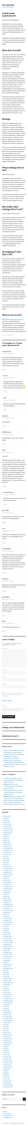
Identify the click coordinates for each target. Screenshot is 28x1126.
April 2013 (6, 1030)
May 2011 (6, 1075)
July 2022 (6, 878)
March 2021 (7, 898)
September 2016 (8, 968)
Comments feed (8, 1115)
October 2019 (7, 920)
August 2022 (7, 876)
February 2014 (7, 1012)
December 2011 (8, 1060)
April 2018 (6, 950)
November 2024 (8, 850)
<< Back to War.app (7, 7)
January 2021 (7, 902)
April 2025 (7, 840)
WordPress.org (8, 1117)
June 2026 (6, 820)
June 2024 (6, 858)
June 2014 (6, 1006)
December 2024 (8, 848)
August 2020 (7, 912)
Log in (5, 1111)
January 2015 (7, 996)
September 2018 (8, 946)
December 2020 (8, 904)
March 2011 (7, 1079)
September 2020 (8, 910)
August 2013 (7, 1022)
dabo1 (4, 528)
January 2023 (7, 866)
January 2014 (7, 1014)
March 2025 (7, 842)
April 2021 (6, 896)
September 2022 (8, 874)
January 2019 (7, 938)
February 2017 (7, 964)
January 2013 (7, 1036)
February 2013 (7, 1034)
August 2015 (7, 984)
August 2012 (7, 1044)
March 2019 (7, 934)
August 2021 (7, 892)
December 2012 (8, 1038)
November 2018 (8, 942)
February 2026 (8, 824)
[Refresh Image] (7, 700)
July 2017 (6, 962)
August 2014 (7, 1004)
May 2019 (6, 930)
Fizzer (3, 335)
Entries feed (7, 1113)
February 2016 (7, 978)
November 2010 (8, 1087)
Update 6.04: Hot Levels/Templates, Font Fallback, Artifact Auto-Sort (13, 780)
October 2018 (7, 944)
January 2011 (7, 1083)
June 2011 (6, 1073)
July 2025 (6, 836)
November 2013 (8, 1018)
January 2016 (7, 980)
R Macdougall (7, 790)
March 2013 (7, 1032)
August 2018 (7, 948)
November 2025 (8, 830)
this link (17, 708)
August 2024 (7, 854)
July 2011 (6, 1071)
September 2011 (8, 1066)
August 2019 (7, 924)
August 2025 (7, 834)
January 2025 (7, 846)
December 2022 (8, 868)
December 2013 (8, 1016)
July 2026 (6, 818)
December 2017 (8, 954)
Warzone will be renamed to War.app (14, 804)
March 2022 (7, 880)
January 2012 (7, 1058)
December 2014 (8, 998)
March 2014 (7, 1010)
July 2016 (6, 970)
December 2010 (8, 1085)
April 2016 (6, 976)
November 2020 (8, 906)
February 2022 (8, 882)
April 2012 (6, 1052)
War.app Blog (8, 5)
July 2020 (6, 914)
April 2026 (7, 822)
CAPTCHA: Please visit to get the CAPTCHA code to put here (13, 709)
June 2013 (6, 1026)
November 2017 (8, 956)
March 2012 (7, 1054)
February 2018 (8, 952)
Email (4, 677)
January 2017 (7, 966)
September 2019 (8, 922)
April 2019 (6, 932)
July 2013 (6, 1024)
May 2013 (6, 1028)
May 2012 (6, 1050)
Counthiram (7, 778)
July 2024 (6, 856)
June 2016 (6, 972)
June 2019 (6, 928)
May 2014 (6, 1008)
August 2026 (7, 816)
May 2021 (6, 894)
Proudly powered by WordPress (17, 1123)
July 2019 (6, 926)
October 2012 (7, 1040)
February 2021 (7, 900)
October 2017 (7, 958)
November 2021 (8, 888)
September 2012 (8, 1042)
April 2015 (6, 990)
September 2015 (8, 982)
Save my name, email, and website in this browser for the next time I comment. (12, 695)
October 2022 (7, 872)
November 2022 (8, 870)
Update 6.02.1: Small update (11, 758)
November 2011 (8, 1062)
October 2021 (7, 890)
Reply (4, 369)
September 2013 (8, 1020)
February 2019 (7, 936)
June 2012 (6, 1048)
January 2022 (7, 884)
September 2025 (8, 832)
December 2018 (8, 940)
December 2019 (8, 918)
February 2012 (7, 1056)
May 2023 (6, 864)
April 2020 (7, 916)
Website (4, 684)
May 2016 (6, 974)
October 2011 (7, 1064)
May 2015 (6, 988)
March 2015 (7, 992)
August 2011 (7, 1068)
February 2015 (7, 994)
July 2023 (6, 862)
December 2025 (8, 828)
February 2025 (8, 844)
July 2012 (6, 1046)
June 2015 (6, 986)
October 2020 (7, 908)
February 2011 (7, 1081)
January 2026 (7, 826)
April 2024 (7, 860)
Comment (5, 648)
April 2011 (6, 1077)
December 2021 (8, 886)
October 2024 (7, 852)
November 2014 (8, 1000)
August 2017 (7, 960)
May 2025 (6, 838)
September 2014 (8, 1002)
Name (4, 670)
